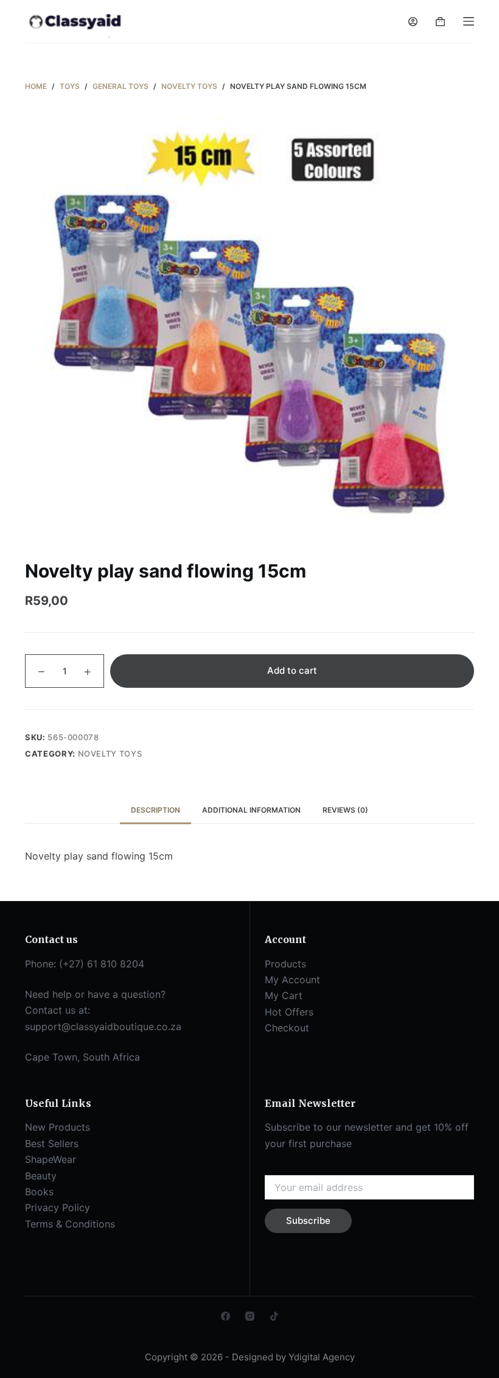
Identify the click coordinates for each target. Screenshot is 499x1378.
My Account (292, 979)
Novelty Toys (110, 753)
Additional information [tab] (251, 809)
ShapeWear (50, 1159)
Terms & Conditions (70, 1224)
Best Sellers (52, 1143)
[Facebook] (225, 1316)
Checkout (287, 1028)
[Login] (412, 21)
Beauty (41, 1176)
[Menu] (468, 21)
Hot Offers (289, 1012)
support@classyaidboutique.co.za (103, 1026)
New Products (57, 1127)
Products (285, 964)
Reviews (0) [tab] (345, 809)
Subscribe (308, 1220)
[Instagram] (249, 1316)
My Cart (283, 995)
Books (39, 1191)
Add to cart (292, 670)
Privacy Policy (57, 1207)
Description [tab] (155, 809)
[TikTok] (274, 1316)
